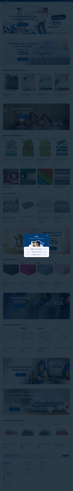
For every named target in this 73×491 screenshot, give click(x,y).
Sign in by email (37, 254)
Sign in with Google (37, 251)
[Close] (47, 235)
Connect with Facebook (37, 249)
